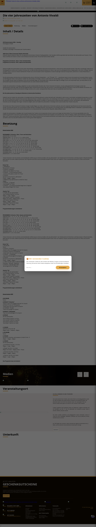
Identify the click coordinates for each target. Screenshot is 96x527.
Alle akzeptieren (62, 267)
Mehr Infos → (29, 267)
